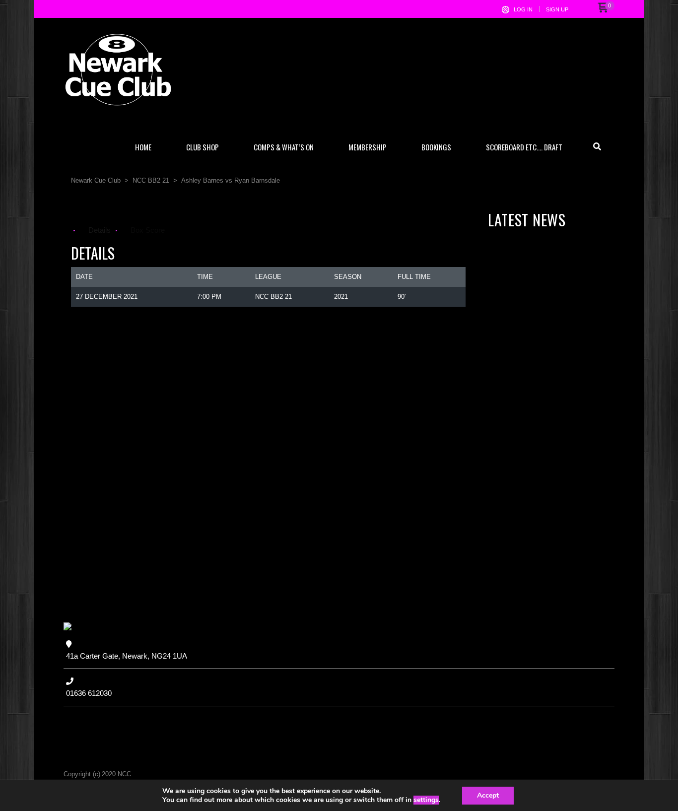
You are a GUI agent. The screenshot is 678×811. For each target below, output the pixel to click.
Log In (523, 9)
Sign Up (557, 9)
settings (426, 800)
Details (99, 230)
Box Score (148, 230)
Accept (488, 795)
